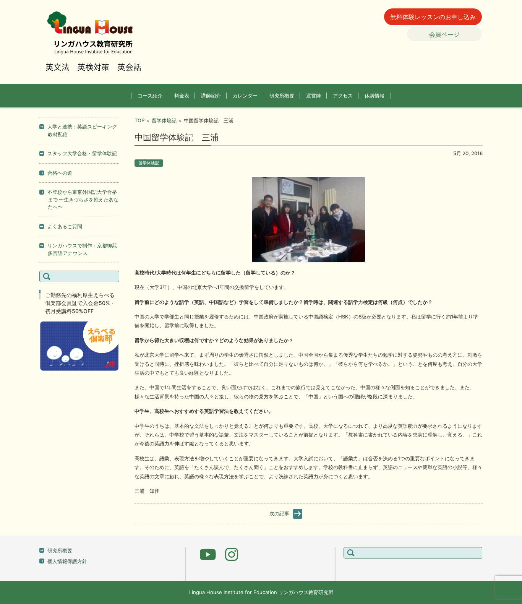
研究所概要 (281, 96)
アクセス (343, 96)
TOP (139, 120)
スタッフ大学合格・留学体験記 (82, 153)
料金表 (181, 96)
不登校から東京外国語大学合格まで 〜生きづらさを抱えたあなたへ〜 (82, 199)
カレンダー (245, 96)
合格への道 (59, 173)
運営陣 (313, 96)
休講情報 (374, 96)
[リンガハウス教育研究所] (94, 42)
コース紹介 (150, 96)
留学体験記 (164, 120)
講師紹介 (211, 96)
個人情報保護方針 (67, 561)
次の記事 (279, 513)
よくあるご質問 (64, 226)
